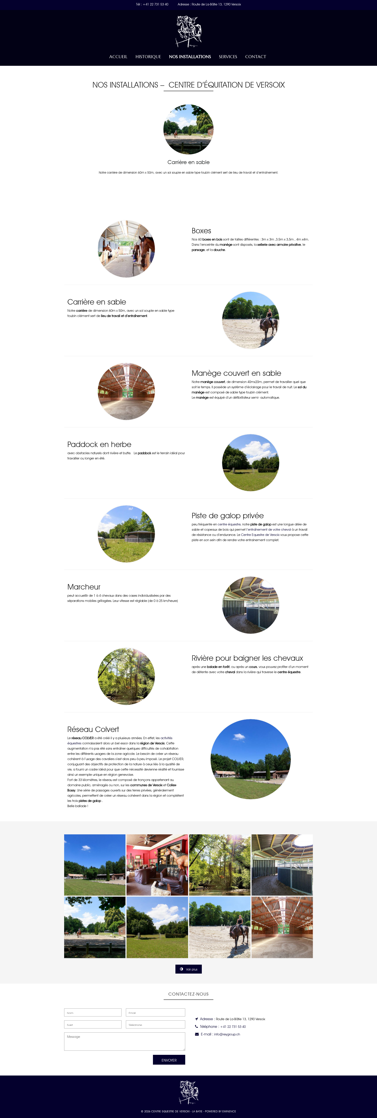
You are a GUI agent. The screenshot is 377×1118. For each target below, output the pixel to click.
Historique (148, 56)
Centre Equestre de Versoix (260, 534)
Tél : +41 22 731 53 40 (152, 4)
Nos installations (190, 56)
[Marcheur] (282, 865)
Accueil (118, 56)
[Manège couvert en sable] (282, 927)
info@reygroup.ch (227, 1034)
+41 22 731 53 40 (233, 1026)
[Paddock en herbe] (157, 927)
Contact (255, 56)
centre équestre (229, 524)
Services (228, 56)
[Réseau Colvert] (94, 865)
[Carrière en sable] (94, 927)
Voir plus (191, 969)
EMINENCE (229, 1111)
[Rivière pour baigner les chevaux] (219, 865)
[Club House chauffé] (157, 865)
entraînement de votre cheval (269, 529)
